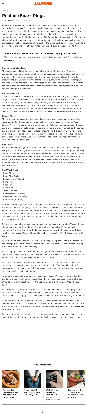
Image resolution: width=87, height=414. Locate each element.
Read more (8, 60)
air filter (32, 25)
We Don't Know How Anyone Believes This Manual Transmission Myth (54, 394)
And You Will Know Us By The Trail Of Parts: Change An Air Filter (40, 53)
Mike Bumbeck (8, 20)
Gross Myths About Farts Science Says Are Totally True (32, 392)
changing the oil (48, 25)
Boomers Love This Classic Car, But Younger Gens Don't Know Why (76, 393)
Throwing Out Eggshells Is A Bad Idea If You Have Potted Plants (10, 393)
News (5, 10)
